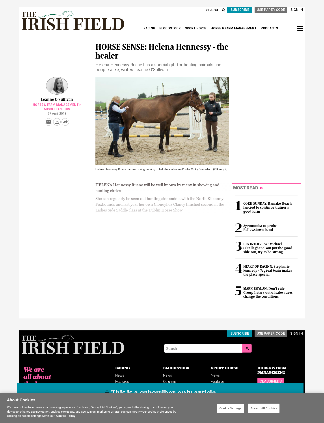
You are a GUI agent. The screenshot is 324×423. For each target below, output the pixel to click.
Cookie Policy (65, 415)
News (119, 375)
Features (122, 381)
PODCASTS (269, 28)
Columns (170, 381)
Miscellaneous (57, 109)
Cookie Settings (230, 408)
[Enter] (247, 348)
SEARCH (213, 10)
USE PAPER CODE (271, 10)
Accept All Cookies (263, 408)
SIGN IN (296, 10)
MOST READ (245, 188)
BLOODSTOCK (170, 28)
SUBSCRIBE (240, 10)
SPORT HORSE (196, 28)
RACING (149, 28)
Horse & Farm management (56, 105)
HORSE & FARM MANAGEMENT (234, 28)
